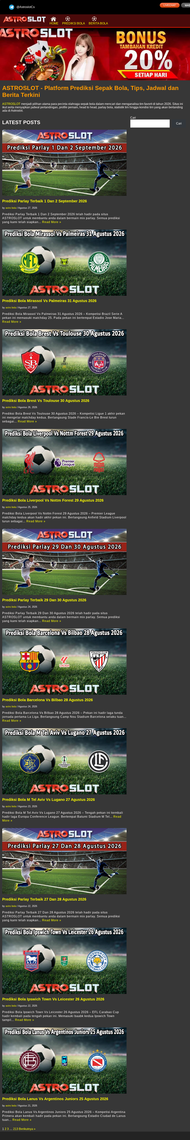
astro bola (11, 207)
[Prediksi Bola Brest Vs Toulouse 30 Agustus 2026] (64, 362)
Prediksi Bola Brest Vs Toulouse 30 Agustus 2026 (45, 401)
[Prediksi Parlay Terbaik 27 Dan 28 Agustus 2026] (64, 861)
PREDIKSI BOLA (73, 23)
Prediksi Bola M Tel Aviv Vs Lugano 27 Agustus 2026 (48, 800)
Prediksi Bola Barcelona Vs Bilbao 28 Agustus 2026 (47, 700)
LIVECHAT (169, 5)
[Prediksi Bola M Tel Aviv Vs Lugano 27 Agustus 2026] (64, 761)
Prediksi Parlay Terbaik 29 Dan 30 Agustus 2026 (44, 600)
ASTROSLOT (11, 103)
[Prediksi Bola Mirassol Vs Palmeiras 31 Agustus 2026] (64, 263)
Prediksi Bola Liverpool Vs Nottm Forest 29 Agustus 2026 (53, 500)
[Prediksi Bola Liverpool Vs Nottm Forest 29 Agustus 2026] (64, 462)
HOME (54, 23)
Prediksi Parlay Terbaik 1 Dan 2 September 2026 (44, 201)
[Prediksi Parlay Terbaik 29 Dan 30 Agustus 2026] (64, 562)
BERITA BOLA (98, 23)
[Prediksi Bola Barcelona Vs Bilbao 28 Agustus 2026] (64, 662)
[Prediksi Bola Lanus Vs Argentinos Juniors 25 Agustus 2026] (64, 1060)
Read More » (51, 222)
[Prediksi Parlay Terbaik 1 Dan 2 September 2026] (64, 163)
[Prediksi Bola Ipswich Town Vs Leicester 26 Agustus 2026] (64, 961)
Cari (133, 117)
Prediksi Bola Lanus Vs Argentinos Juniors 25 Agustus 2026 (55, 1099)
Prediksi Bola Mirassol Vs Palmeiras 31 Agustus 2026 (49, 301)
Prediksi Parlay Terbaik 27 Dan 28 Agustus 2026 (44, 899)
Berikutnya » (27, 1128)
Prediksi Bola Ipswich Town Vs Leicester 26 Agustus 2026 (53, 999)
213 (15, 1128)
